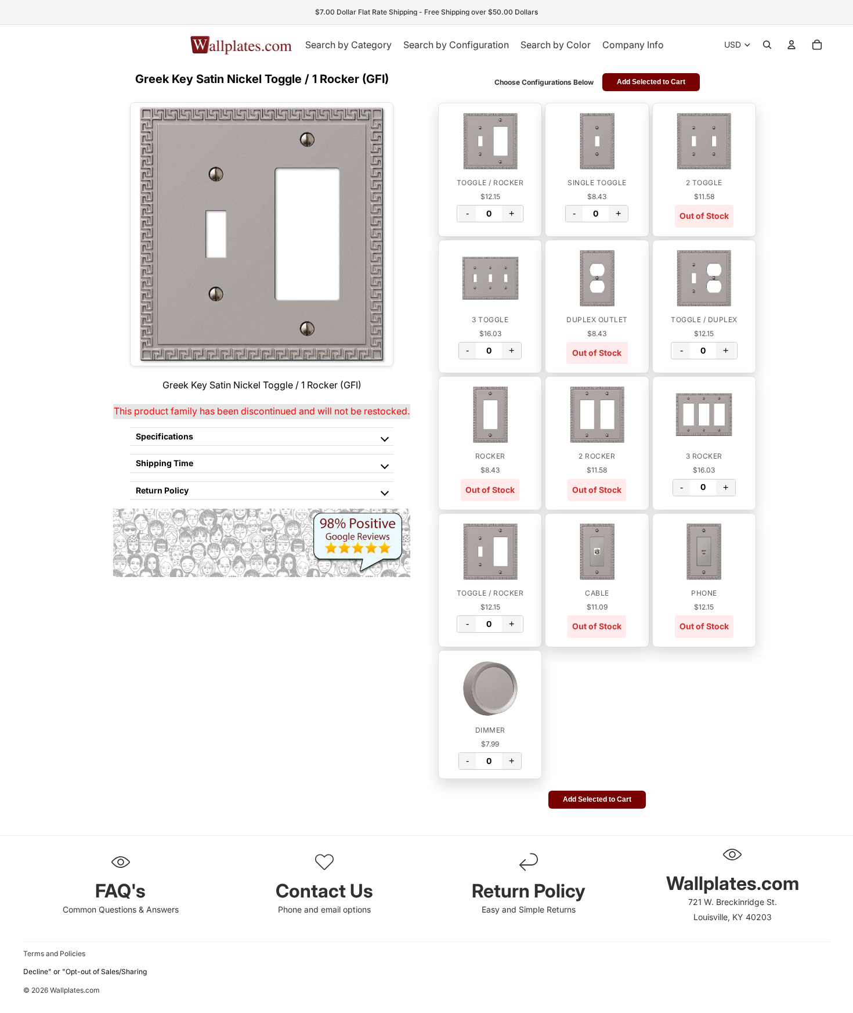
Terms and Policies (54, 953)
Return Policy (162, 490)
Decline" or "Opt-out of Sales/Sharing (85, 971)
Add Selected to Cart (651, 82)
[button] (490, 141)
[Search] (767, 44)
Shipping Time (164, 463)
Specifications (164, 436)
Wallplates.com (75, 990)
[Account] (791, 44)
